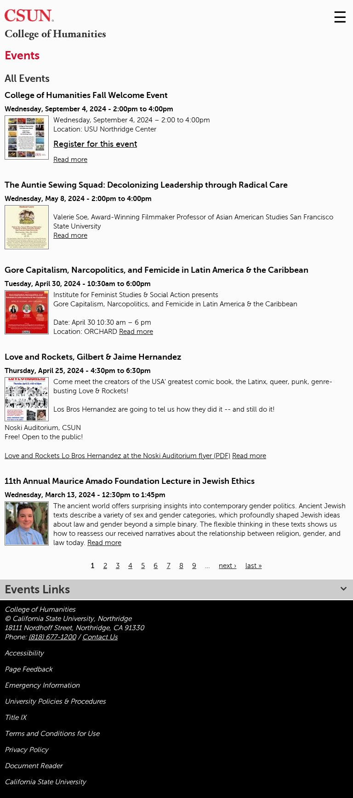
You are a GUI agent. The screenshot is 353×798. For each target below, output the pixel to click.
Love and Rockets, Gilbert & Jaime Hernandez (93, 357)
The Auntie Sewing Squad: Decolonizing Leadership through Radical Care (146, 184)
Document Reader (33, 765)
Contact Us (100, 637)
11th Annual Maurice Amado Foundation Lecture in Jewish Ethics (130, 481)
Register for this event (95, 144)
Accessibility (24, 653)
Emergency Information (42, 685)
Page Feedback (28, 669)
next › (227, 565)
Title (15, 717)
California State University (45, 782)
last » (253, 565)
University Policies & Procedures (55, 701)
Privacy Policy (26, 749)
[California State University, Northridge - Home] (29, 17)
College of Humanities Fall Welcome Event (86, 95)
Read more (70, 159)
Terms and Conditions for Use (52, 733)
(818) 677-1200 (52, 637)
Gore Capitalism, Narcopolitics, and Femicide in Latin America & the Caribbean (156, 270)
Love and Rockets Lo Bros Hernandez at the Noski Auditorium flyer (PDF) (117, 455)
